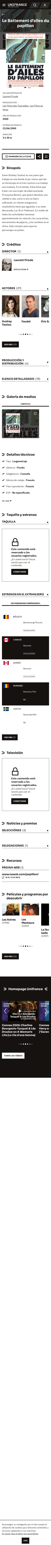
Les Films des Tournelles (16, 105)
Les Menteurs (28, 921)
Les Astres (9, 919)
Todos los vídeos (13, 1055)
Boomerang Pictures (32, 622)
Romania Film (29, 691)
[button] (35, 413)
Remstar (27, 645)
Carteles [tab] (25, 404)
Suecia (17, 708)
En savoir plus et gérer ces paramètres (20, 1533)
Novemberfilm (30, 714)
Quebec (17, 662)
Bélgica (17, 616)
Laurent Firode (10, 96)
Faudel (26, 321)
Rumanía (18, 685)
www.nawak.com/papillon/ (20, 874)
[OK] (25, 1540)
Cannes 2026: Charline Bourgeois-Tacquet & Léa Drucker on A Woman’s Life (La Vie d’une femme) (19, 1030)
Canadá (17, 639)
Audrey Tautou (7, 323)
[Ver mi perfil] (44, 5)
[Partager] (39, 156)
